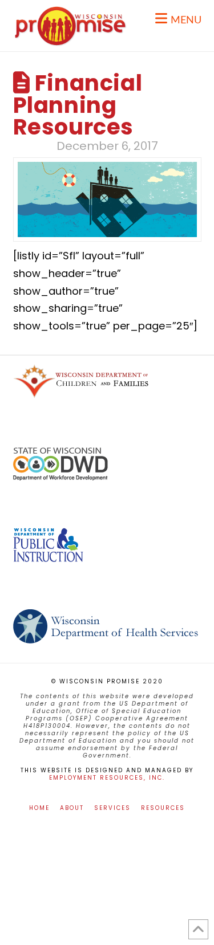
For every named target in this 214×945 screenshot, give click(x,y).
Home (39, 808)
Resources (163, 808)
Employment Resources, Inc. (107, 777)
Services (112, 808)
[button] (178, 18)
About (72, 808)
